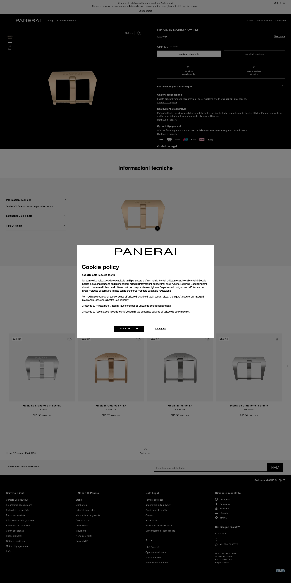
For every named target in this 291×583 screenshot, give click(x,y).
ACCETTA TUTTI (129, 328)
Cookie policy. (122, 300)
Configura (160, 328)
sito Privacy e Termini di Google (182, 283)
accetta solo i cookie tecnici (99, 274)
